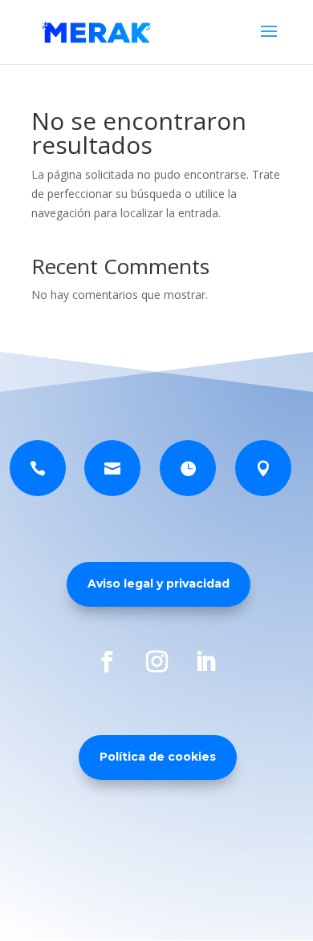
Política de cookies (158, 756)
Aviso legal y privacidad (158, 583)
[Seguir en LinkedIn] (205, 661)
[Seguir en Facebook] (107, 661)
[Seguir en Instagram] (156, 661)
